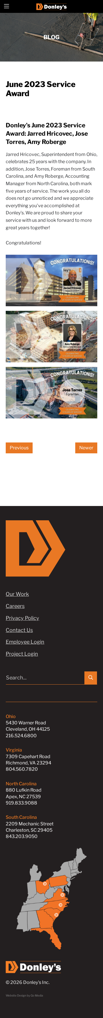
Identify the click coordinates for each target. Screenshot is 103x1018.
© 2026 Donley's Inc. (27, 982)
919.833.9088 (21, 803)
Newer (86, 447)
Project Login (22, 654)
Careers (15, 606)
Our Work (17, 594)
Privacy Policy (22, 618)
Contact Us (19, 630)
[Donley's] (51, 6)
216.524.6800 (21, 735)
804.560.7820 (22, 769)
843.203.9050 (21, 836)
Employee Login (25, 642)
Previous (19, 447)
